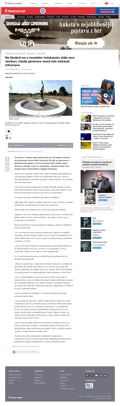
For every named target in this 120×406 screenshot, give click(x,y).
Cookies (81, 396)
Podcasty (37, 380)
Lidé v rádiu (64, 380)
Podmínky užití (100, 396)
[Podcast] (7, 138)
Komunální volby (14, 377)
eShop (11, 383)
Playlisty (50, 17)
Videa (108, 17)
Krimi (94, 91)
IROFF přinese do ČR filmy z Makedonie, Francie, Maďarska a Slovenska (103, 118)
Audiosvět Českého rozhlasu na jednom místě (95, 106)
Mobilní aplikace (40, 383)
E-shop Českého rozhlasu (92, 157)
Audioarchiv (40, 17)
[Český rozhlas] (13, 3)
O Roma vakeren (27, 69)
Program (45, 3)
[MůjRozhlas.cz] (9, 77)
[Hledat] (112, 3)
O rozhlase (81, 3)
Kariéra (62, 383)
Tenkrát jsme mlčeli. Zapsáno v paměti (29, 151)
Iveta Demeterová (23, 346)
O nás (73, 17)
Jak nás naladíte (65, 375)
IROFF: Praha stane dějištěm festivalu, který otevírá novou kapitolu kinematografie (102, 146)
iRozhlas (33, 3)
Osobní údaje (89, 396)
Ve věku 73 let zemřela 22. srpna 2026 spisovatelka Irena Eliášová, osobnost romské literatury (103, 127)
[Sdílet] (10, 138)
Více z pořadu (87, 113)
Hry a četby (86, 91)
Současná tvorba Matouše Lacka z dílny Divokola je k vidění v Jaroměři (103, 136)
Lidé (58, 17)
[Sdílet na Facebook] (7, 159)
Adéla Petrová (35, 346)
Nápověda (63, 377)
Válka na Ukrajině (15, 375)
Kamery (65, 17)
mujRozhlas (57, 3)
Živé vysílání (86, 98)
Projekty (81, 17)
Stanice (70, 3)
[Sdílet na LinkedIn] (7, 169)
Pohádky (85, 94)
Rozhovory (91, 17)
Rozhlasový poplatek (67, 389)
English (109, 396)
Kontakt (62, 386)
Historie (8, 17)
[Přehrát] (8, 131)
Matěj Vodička (55, 117)
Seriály (101, 17)
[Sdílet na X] (7, 164)
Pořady (30, 17)
